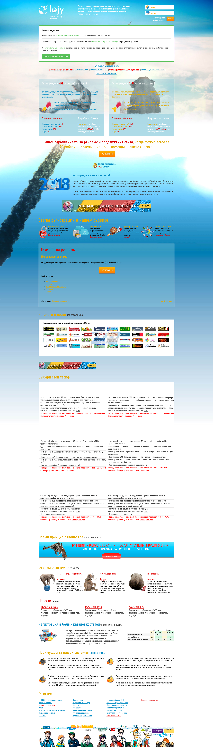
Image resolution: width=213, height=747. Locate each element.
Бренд (48, 291)
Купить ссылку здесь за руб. (106, 66)
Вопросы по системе (47, 713)
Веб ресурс (77, 707)
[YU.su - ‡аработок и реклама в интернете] (169, 732)
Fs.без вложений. (82, 69)
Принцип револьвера (149, 700)
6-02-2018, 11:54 (136, 607)
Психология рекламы (60, 301)
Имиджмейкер (52, 281)
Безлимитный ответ (114, 710)
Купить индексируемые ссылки (56, 56)
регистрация (107, 154)
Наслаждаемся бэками (162, 235)
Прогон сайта (78, 700)
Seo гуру (76, 705)
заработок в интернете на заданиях (69, 35)
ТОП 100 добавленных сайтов (50, 700)
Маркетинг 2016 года (81, 702)
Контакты (42, 715)
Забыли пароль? (158, 20)
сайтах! (107, 165)
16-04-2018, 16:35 (93, 607)
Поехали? (127, 237)
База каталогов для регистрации (52, 710)
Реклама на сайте (113, 715)
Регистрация (160, 17)
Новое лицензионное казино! (153, 69)
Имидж (49, 284)
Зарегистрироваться (47, 705)
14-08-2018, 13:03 (49, 607)
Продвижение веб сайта (82, 710)
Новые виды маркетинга (116, 705)
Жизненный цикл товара (56, 286)
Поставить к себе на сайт (107, 73)
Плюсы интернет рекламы (117, 702)
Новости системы (45, 702)
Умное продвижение (81, 713)
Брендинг (49, 289)
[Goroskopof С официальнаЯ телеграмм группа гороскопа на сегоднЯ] (157, 732)
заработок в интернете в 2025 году (104, 41)
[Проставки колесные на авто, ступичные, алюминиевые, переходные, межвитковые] (87, 728)
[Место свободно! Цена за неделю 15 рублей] (67, 368)
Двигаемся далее (54, 235)
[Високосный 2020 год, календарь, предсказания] (133, 728)
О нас (41, 707)
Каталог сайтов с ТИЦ (115, 700)
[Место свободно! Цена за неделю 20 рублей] (106, 211)
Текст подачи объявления (116, 713)
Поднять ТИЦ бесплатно (82, 715)
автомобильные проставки (55, 48)
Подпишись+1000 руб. (99, 69)
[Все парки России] (146, 732)
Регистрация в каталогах (161, 734)
